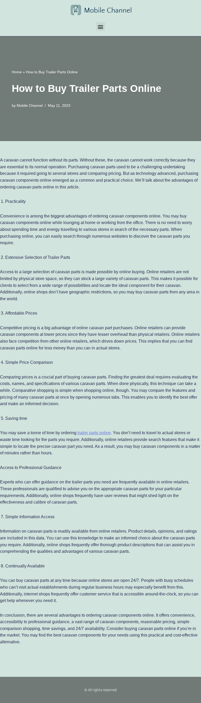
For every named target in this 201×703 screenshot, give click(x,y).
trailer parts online (94, 433)
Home (17, 72)
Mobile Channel (30, 105)
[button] (100, 26)
